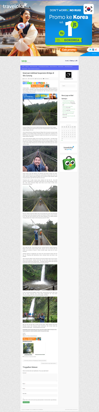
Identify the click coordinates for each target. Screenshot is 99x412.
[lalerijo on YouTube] (72, 60)
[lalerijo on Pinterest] (70, 60)
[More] (44, 83)
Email (24, 388)
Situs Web (24, 393)
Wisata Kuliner (60, 66)
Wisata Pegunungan (33, 66)
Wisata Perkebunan (53, 66)
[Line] (31, 83)
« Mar (62, 140)
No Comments (46, 78)
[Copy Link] (35, 83)
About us (27, 66)
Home (23, 66)
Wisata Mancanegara (68, 66)
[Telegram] (37, 83)
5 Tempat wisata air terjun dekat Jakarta (49, 363)
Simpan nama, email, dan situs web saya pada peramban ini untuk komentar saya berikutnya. (40, 399)
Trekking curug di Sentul (66, 103)
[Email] (42, 83)
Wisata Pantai (24, 68)
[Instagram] (39, 83)
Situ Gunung (26, 356)
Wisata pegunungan (39, 78)
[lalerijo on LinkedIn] (73, 60)
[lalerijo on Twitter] (67, 60)
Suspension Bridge (32, 356)
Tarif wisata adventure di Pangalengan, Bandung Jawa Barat (34, 360)
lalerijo (24, 61)
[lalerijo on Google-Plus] (68, 60)
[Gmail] (33, 83)
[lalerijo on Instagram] (76, 60)
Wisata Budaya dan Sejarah (44, 66)
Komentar (25, 372)
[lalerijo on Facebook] (65, 60)
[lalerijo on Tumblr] (75, 60)
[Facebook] (24, 83)
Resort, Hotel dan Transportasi (33, 68)
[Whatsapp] (28, 83)
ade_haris (25, 78)
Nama (24, 383)
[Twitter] (26, 83)
